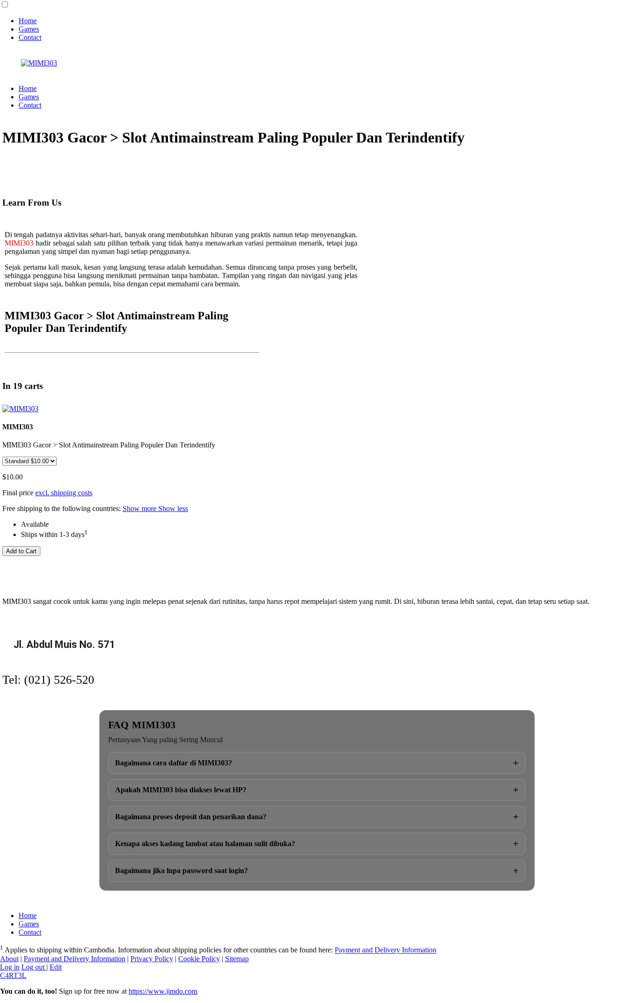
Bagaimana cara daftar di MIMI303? (317, 763)
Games (29, 29)
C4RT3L (13, 975)
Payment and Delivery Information (385, 950)
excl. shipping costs (63, 493)
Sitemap (237, 959)
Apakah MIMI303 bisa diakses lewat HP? (317, 790)
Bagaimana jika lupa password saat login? (317, 870)
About (9, 959)
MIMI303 (19, 243)
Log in (9, 967)
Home (28, 21)
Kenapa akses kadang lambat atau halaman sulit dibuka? (317, 843)
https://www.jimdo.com (163, 991)
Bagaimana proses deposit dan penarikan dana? (317, 816)
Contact (30, 37)
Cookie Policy (199, 959)
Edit (56, 967)
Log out (33, 967)
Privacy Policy (151, 959)
